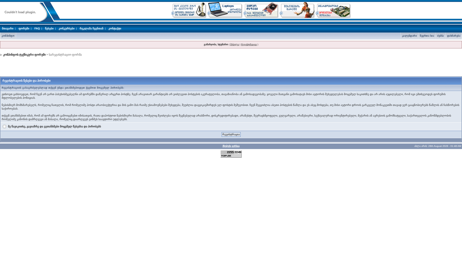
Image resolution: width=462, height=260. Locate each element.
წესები (49, 28)
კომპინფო (8, 35)
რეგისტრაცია (249, 44)
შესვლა (234, 44)
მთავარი (7, 28)
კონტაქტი (115, 28)
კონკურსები (67, 28)
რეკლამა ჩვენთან (91, 28)
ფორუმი (24, 28)
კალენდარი (409, 35)
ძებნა (440, 35)
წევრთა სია (427, 35)
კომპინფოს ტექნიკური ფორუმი (24, 54)
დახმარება (454, 35)
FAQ (37, 28)
